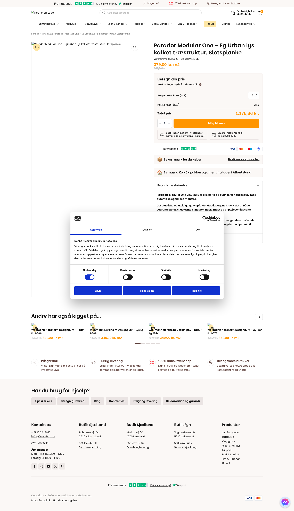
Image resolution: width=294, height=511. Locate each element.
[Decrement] (160, 123)
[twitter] (55, 466)
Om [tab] (198, 229)
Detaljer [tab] (147, 229)
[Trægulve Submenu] (77, 24)
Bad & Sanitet (160, 24)
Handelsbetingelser (65, 500)
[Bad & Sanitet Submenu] (170, 24)
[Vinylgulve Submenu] (99, 24)
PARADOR (193, 58)
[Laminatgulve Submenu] (57, 24)
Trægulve (70, 24)
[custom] (62, 466)
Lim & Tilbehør (186, 24)
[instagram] (41, 466)
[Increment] (169, 123)
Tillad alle (196, 290)
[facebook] (34, 466)
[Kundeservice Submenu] (253, 24)
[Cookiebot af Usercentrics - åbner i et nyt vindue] (205, 218)
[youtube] (48, 466)
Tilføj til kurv (216, 123)
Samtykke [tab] (96, 229)
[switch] (128, 277)
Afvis (98, 290)
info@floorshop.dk (43, 436)
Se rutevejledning (90, 447)
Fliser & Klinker (115, 24)
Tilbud (226, 463)
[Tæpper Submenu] (144, 24)
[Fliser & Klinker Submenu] (125, 24)
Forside (35, 33)
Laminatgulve (47, 24)
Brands (226, 24)
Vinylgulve (91, 24)
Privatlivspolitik (41, 500)
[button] (134, 47)
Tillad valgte (147, 290)
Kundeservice (244, 24)
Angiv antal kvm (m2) (171, 95)
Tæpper (138, 24)
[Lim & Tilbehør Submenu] (196, 24)
